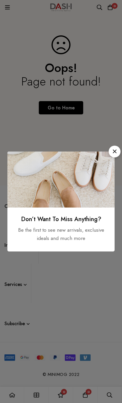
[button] (115, 151)
